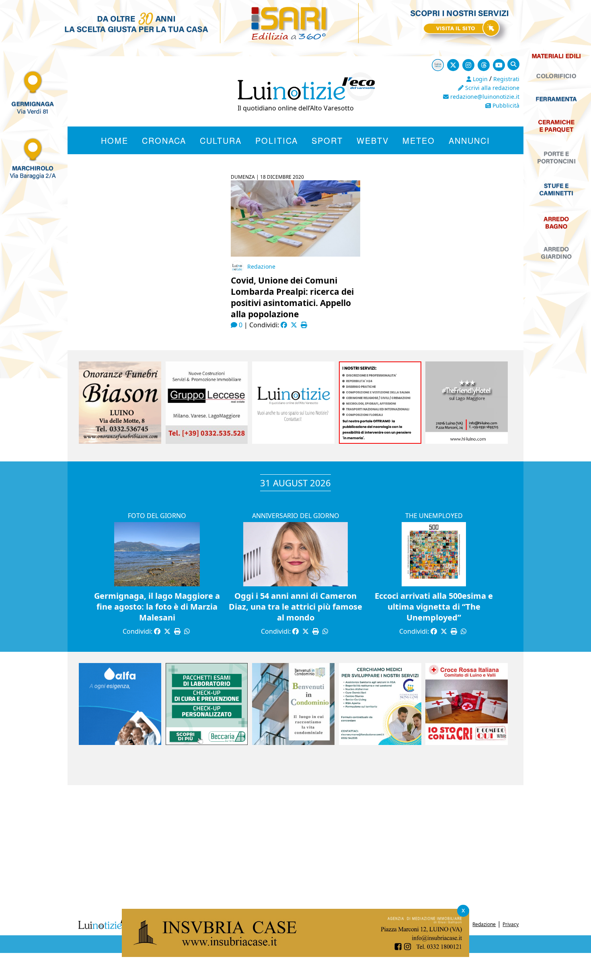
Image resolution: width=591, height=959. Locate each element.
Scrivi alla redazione (491, 88)
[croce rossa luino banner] (466, 742)
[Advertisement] (295, 849)
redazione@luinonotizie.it (484, 96)
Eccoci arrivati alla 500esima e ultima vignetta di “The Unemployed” (434, 606)
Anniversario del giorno (295, 515)
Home (114, 140)
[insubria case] (295, 954)
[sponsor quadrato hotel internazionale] (466, 441)
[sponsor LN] (293, 441)
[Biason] (120, 441)
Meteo (418, 140)
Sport (327, 140)
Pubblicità (505, 105)
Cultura (221, 140)
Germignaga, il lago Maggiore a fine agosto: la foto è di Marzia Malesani (157, 606)
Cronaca (164, 140)
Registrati (506, 79)
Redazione (261, 266)
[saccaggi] (380, 441)
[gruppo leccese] (207, 441)
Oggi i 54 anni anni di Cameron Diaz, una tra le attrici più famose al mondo (295, 606)
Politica (276, 140)
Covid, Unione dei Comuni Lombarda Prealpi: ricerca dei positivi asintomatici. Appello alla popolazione (292, 297)
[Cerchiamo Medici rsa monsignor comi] (380, 742)
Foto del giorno (157, 515)
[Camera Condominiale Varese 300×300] (293, 742)
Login (479, 79)
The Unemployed (434, 515)
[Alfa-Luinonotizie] (120, 742)
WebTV (373, 140)
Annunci (469, 140)
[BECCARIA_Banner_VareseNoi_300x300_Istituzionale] (207, 742)
